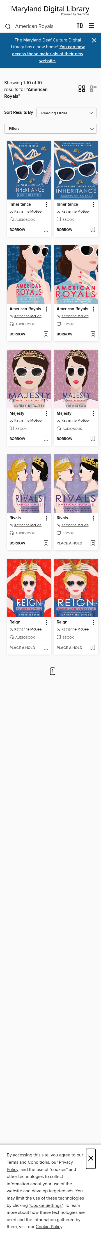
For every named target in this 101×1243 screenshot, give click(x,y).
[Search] (8, 26)
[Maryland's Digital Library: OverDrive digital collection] (50, 10)
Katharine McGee (28, 211)
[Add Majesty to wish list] (45, 439)
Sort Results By (18, 112)
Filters (14, 128)
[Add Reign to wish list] (45, 648)
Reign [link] (15, 622)
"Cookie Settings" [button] (46, 1205)
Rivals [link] (15, 518)
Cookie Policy (49, 1227)
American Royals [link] (25, 309)
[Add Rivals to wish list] (45, 543)
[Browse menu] (91, 26)
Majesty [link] (17, 413)
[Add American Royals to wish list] (45, 334)
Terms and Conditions (28, 1162)
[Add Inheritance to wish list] (45, 230)
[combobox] (39, 26)
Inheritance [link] (20, 204)
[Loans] (80, 27)
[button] (81, 90)
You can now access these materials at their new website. (48, 54)
